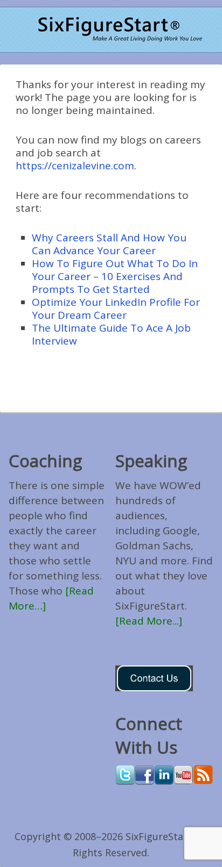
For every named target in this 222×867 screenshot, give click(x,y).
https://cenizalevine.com (75, 166)
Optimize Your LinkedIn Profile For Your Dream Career (116, 308)
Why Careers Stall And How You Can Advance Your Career (109, 244)
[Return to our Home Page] (111, 29)
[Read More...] (148, 621)
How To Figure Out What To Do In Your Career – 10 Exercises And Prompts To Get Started (115, 276)
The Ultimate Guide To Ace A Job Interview (111, 334)
